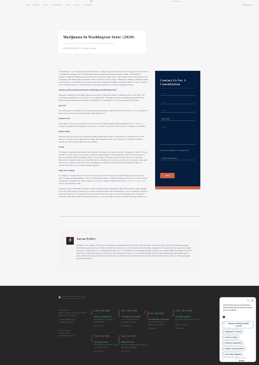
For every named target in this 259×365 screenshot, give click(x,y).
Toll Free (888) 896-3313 (67, 319)
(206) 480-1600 (102, 310)
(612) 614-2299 (129, 335)
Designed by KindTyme (66, 335)
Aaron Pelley (72, 48)
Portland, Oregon (182, 317)
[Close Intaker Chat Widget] (252, 300)
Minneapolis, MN (127, 342)
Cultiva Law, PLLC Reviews (67, 315)
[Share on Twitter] (94, 210)
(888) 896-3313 (248, 5)
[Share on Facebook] (90, 210)
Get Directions (99, 325)
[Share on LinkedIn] (99, 210)
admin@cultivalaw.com (66, 322)
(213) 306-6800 (129, 310)
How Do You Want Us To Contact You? (174, 150)
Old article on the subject (136, 181)
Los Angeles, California (130, 317)
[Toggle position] (248, 300)
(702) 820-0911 (101, 335)
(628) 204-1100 (156, 313)
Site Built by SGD (64, 333)
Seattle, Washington (102, 317)
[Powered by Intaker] (242, 360)
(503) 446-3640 (183, 310)
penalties (134, 110)
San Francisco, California (158, 319)
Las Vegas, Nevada (101, 342)
